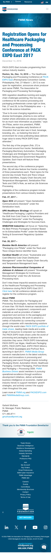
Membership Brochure (25, 489)
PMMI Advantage (25, 475)
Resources (28, 2)
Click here (7, 291)
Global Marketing (25, 451)
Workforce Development (25, 448)
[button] (7, 2)
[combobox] (44, 2)
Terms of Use (25, 497)
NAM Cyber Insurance (25, 473)
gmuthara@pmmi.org (12, 417)
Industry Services (25, 453)
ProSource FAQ (25, 459)
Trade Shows (25, 443)
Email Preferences (25, 470)
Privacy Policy (25, 495)
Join (25, 462)
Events (25, 484)
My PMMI (6, 2)
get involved (25, 518)
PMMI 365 (25, 478)
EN (47, 2)
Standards (25, 456)
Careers (18, 1)
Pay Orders (25, 468)
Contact (25, 492)
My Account (25, 465)
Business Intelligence (25, 446)
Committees (25, 487)
